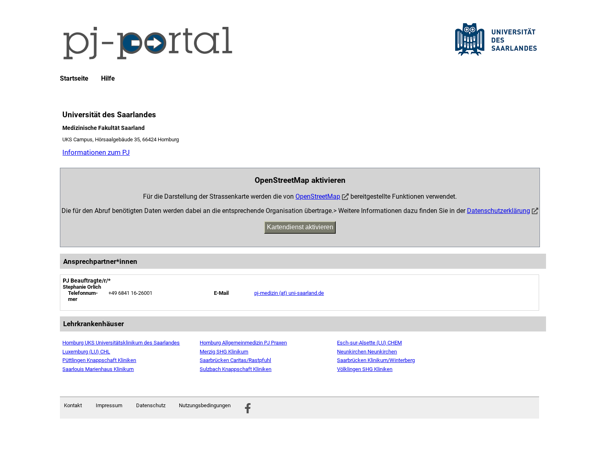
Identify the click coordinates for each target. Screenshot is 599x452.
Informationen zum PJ (96, 152)
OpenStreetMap (317, 196)
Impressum (109, 405)
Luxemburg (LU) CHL (86, 352)
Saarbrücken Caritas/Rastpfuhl (235, 360)
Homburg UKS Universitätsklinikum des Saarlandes (121, 343)
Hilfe (108, 78)
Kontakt (73, 405)
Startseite (74, 78)
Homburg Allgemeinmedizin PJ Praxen (243, 343)
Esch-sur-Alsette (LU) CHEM (369, 343)
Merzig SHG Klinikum (224, 352)
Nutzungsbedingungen (205, 405)
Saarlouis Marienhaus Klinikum (98, 369)
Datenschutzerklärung (498, 211)
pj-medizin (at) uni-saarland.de (289, 293)
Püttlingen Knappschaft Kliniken (99, 360)
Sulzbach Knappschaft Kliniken (235, 369)
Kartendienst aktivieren (300, 227)
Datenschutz (150, 405)
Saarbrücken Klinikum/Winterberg (376, 360)
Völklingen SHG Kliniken (364, 369)
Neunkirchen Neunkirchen (367, 352)
